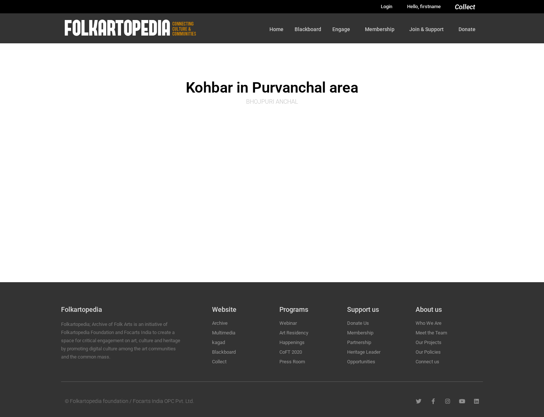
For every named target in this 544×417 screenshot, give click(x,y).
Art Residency (293, 333)
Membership (379, 29)
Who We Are (428, 323)
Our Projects (428, 342)
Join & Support (426, 29)
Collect (465, 7)
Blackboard (308, 29)
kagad (218, 342)
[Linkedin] (476, 401)
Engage (341, 29)
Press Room (292, 361)
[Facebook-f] (433, 401)
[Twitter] (419, 401)
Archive (220, 323)
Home (276, 29)
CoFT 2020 (290, 352)
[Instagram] (447, 401)
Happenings (292, 342)
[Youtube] (462, 401)
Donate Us (358, 323)
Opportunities (361, 361)
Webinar (288, 323)
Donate (467, 29)
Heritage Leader (363, 352)
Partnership (359, 342)
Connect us (427, 361)
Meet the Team (431, 333)
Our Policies (428, 352)
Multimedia (223, 333)
